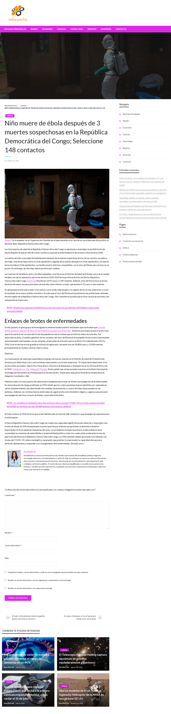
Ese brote (31, 280)
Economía (47, 29)
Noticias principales (15, 29)
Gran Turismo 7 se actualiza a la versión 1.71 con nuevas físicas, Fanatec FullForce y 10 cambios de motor (141, 181)
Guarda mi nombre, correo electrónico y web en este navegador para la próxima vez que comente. (48, 572)
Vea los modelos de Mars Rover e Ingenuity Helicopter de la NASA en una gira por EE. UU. (81, 694)
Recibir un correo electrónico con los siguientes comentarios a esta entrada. (39, 580)
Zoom (7, 240)
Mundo (34, 29)
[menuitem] (15, 29)
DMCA (126, 248)
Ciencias (61, 29)
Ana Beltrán (9, 667)
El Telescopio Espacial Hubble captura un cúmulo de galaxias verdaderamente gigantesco (83, 658)
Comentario (10, 495)
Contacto (121, 29)
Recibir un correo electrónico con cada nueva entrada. (30, 588)
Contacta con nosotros (133, 241)
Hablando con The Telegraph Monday (29, 369)
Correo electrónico (13, 545)
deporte (92, 29)
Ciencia (23, 105)
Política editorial (130, 254)
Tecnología (76, 29)
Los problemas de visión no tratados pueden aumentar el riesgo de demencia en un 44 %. (26, 658)
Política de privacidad (132, 261)
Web (7, 558)
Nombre (9, 533)
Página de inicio (11, 105)
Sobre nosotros (129, 234)
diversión (106, 29)
